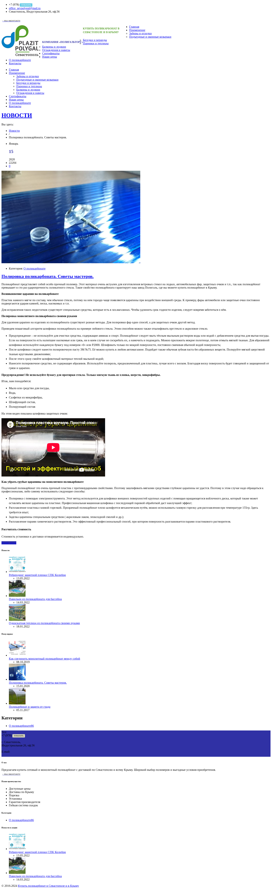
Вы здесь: (7, 124)
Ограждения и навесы (56, 50)
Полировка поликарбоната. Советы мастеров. (47, 276)
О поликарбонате (20, 60)
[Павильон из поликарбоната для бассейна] (17, 595)
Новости (14, 130)
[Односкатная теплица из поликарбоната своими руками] (17, 619)
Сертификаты (51, 53)
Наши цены (49, 56)
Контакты (15, 63)
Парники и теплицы (96, 43)
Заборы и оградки (140, 33)
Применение (137, 30)
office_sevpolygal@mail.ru (25, 8)
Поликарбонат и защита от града (29, 706)
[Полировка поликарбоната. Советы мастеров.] (70, 262)
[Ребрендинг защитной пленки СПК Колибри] (17, 571)
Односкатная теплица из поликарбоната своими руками (44, 623)
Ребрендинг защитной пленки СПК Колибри (37, 575)
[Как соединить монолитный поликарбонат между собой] (17, 655)
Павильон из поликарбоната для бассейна (35, 599)
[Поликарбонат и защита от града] (17, 703)
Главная (134, 26)
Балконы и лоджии (54, 46)
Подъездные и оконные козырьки (150, 36)
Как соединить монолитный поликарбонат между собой (44, 658)
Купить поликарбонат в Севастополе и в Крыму (48, 885)
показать (26, 4)
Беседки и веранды (95, 40)
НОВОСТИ (16, 115)
